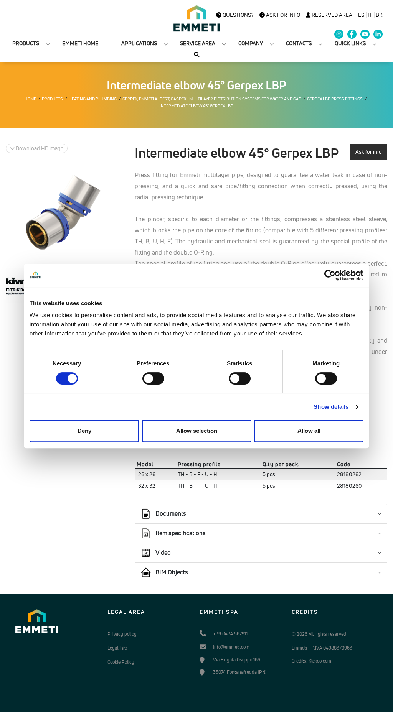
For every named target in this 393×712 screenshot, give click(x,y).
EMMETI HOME (80, 43)
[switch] (153, 378)
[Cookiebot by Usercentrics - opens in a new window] (329, 275)
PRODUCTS (25, 43)
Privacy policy (122, 634)
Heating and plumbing (93, 99)
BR (379, 15)
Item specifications (180, 533)
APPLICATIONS (139, 43)
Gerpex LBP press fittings (335, 99)
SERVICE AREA (197, 43)
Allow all (308, 431)
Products (52, 99)
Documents (170, 513)
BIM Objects (171, 572)
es (361, 15)
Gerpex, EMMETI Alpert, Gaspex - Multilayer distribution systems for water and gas (211, 99)
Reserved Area (331, 15)
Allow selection (196, 431)
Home (30, 99)
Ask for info (282, 15)
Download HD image (39, 148)
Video (163, 552)
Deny (84, 431)
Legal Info (117, 648)
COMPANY (250, 43)
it (370, 15)
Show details (331, 406)
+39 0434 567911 (230, 633)
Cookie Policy (120, 662)
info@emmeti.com (231, 647)
